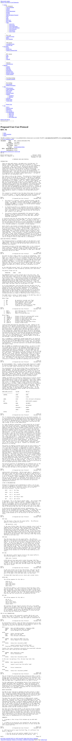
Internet (8, 10)
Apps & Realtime (10, 7)
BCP (10, 64)
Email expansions (7, 134)
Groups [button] (5, 4)
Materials (8, 68)
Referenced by (11, 151)
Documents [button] (5, 46)
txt (15, 147)
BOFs (7, 37)
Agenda (8, 66)
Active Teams (12, 31)
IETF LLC (8, 20)
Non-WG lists (9, 45)
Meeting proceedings (10, 85)
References (5, 151)
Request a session (10, 73)
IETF (2, 738)
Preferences (8, 109)
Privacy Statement (34, 738)
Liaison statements (10, 89)
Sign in (7, 107)
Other (7, 22)
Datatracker (16, 2)
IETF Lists (11, 113)
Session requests (9, 74)
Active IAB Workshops (14, 27)
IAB (7, 17)
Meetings (11, 97)
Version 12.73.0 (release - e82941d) (20, 739)
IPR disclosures (9, 88)
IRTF (7, 18)
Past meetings (9, 84)
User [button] (4, 105)
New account (9, 110)
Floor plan (8, 69)
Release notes (9, 99)
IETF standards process (8, 139)
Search (7, 47)
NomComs (8, 91)
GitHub (42, 739)
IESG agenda (9, 90)
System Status (31, 739)
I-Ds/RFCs (11, 95)
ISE (7, 58)
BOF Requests (9, 39)
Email (45, 739)
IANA (28, 738)
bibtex (23, 147)
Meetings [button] (5, 65)
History (5, 135)
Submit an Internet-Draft (11, 50)
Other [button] (4, 86)
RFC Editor (8, 21)
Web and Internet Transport (12, 15)
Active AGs (11, 24)
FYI (12, 64)
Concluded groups (10, 44)
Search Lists (17, 151)
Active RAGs (12, 30)
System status (9, 100)
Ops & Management (10, 11)
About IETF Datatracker (6, 739)
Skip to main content (5, 1)
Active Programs (12, 29)
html (17, 147)
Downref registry (10, 93)
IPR (2, 151)
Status (4, 133)
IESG (7, 16)
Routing (8, 12)
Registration (9, 70)
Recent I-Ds (9, 49)
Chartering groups (10, 36)
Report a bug (9, 104)
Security (8, 13)
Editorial (8, 59)
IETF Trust (18, 738)
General (8, 8)
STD (7, 64)
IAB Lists (11, 116)
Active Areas (12, 25)
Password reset (9, 108)
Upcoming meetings (10, 79)
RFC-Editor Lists (13, 117)
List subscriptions (10, 112)
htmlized (20, 147)
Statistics (8, 94)
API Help (8, 98)
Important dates (9, 71)
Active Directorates (13, 26)
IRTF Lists (11, 114)
